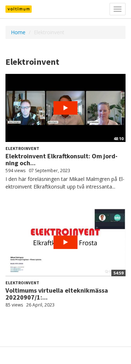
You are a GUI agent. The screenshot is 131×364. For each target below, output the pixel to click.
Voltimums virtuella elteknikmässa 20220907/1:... (56, 294)
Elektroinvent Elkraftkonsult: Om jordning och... (61, 159)
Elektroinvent (22, 148)
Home (18, 32)
